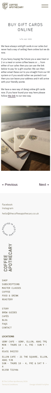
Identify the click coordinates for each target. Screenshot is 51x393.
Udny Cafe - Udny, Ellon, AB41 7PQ (24, 341)
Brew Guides (9, 312)
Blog (4, 320)
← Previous (10, 184)
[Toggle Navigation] (45, 6)
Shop (4, 280)
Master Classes (11, 288)
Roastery (7, 299)
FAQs (4, 323)
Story (5, 308)
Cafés (5, 316)
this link (12, 95)
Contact (7, 327)
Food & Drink (10, 295)
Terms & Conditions (10, 384)
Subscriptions (11, 284)
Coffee (6, 291)
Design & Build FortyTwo (39, 384)
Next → (44, 184)
